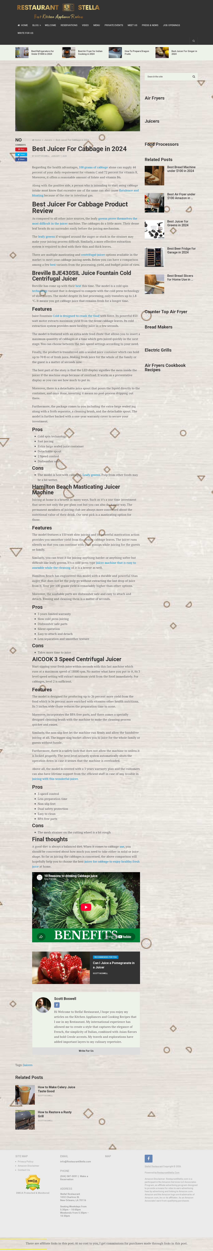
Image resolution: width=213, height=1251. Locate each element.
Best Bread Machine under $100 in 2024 (181, 169)
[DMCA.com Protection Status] (33, 1189)
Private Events (114, 25)
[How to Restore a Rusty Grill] (25, 1120)
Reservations (69, 25)
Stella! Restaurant (154, 1166)
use (122, 846)
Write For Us (25, 33)
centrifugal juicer (93, 255)
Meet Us (132, 25)
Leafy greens (91, 475)
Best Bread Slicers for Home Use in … (180, 277)
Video (85, 25)
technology (40, 291)
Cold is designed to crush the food (76, 316)
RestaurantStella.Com (168, 1172)
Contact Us (24, 1170)
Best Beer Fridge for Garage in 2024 (181, 250)
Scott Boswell (42, 156)
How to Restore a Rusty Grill (55, 1114)
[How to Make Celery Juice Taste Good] (25, 1095)
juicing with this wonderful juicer (55, 779)
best (53, 265)
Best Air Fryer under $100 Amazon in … (181, 196)
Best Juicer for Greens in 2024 (177, 223)
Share (22, 159)
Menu (96, 25)
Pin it (22, 149)
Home (24, 25)
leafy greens (46, 236)
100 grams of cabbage (93, 167)
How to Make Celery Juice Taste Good (56, 1089)
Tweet (22, 154)
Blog (35, 25)
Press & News (150, 25)
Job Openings (171, 25)
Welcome (50, 25)
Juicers (27, 1065)
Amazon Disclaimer (28, 1165)
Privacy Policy (25, 1161)
